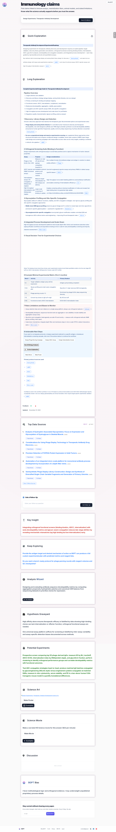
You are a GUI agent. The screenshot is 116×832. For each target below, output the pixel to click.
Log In (63, 828)
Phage (59, 163)
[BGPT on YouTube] (96, 829)
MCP (86, 424)
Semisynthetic (74, 58)
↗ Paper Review (30, 438)
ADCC (47, 66)
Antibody (87, 309)
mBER (56, 62)
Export (91, 424)
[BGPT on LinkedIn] (93, 829)
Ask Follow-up (86, 505)
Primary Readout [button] (65, 278)
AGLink (82, 215)
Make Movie (28, 354)
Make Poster (38, 354)
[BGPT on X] (90, 829)
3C (78, 183)
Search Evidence (85, 20)
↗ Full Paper (38, 438)
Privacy (53, 828)
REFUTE (58, 828)
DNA (86, 193)
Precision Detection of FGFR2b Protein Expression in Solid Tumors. (51, 453)
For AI (49, 828)
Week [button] (26, 278)
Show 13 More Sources (29, 483)
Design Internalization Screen (66, 340)
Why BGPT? (110, 2)
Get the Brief (50, 813)
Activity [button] (33, 278)
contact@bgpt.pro (84, 828)
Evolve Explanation (32, 349)
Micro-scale (42, 229)
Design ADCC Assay (50, 340)
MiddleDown (68, 209)
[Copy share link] (92, 36)
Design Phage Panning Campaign (34, 340)
